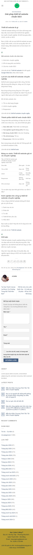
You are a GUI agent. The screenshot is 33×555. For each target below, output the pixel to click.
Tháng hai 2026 (6, 465)
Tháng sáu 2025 (6, 492)
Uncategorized (16, 11)
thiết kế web (15, 149)
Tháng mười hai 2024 (8, 513)
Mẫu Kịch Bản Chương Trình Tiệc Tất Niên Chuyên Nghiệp (17, 388)
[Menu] (2, 6)
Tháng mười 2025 (7, 479)
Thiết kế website (16, 70)
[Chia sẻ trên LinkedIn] (24, 261)
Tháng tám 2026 (6, 445)
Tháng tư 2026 (6, 459)
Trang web (7, 343)
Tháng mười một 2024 (8, 516)
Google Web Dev (6, 72)
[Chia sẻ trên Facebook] (11, 261)
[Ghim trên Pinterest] (21, 261)
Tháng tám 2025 (6, 486)
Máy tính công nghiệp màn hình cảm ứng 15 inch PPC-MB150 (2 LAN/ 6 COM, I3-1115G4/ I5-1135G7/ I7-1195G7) (18, 407)
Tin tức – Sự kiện (6, 431)
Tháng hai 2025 (6, 506)
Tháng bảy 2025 (6, 489)
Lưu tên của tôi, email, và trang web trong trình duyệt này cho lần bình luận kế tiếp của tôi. (16, 354)
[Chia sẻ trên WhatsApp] (8, 261)
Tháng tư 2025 (6, 499)
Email (6, 335)
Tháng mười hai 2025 (8, 472)
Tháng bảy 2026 (6, 448)
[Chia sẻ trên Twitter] (14, 261)
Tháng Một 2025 (6, 509)
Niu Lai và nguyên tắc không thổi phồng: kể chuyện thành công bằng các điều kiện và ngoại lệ (18, 395)
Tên (5, 327)
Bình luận (7, 312)
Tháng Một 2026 (6, 469)
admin (25, 21)
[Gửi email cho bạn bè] (18, 261)
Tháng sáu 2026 (6, 452)
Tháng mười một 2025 (8, 475)
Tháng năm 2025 (6, 496)
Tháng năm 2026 (6, 455)
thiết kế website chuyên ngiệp (20, 113)
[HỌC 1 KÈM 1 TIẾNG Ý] (16, 6)
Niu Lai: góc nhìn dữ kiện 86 (14, 401)
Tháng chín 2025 (6, 482)
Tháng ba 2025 (6, 502)
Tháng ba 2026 (6, 462)
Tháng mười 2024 (7, 519)
